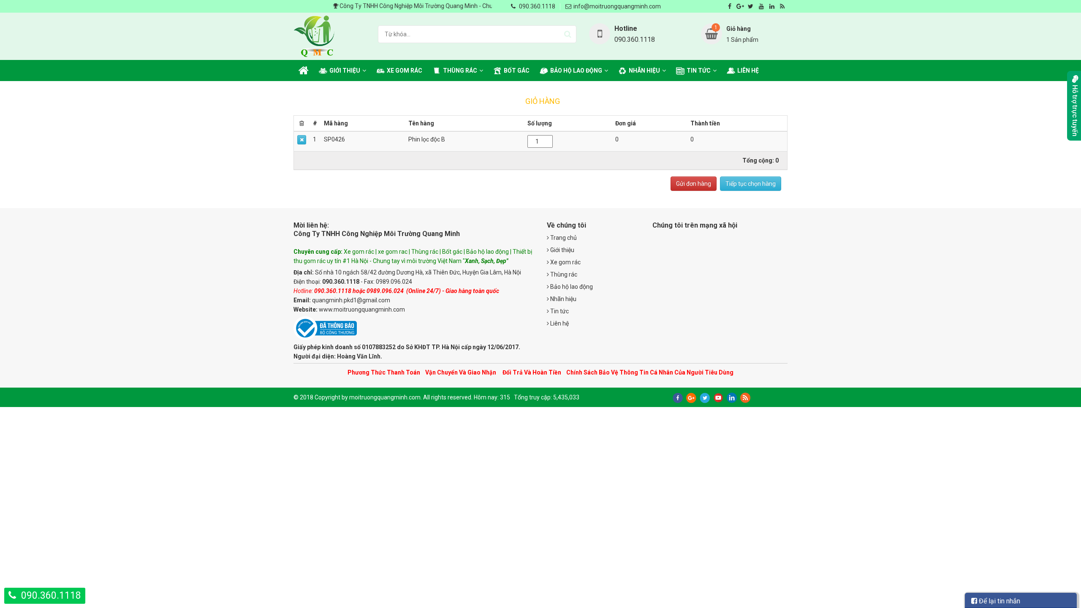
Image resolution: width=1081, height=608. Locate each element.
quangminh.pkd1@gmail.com (351, 300)
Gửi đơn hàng (693, 183)
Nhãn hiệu (644, 70)
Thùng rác (460, 70)
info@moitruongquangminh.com (617, 6)
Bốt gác (517, 70)
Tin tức (699, 70)
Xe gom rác (404, 70)
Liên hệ (748, 70)
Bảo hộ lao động (576, 70)
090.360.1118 (537, 6)
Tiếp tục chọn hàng (750, 183)
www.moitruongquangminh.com (362, 309)
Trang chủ (563, 237)
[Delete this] (301, 139)
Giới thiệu (344, 70)
